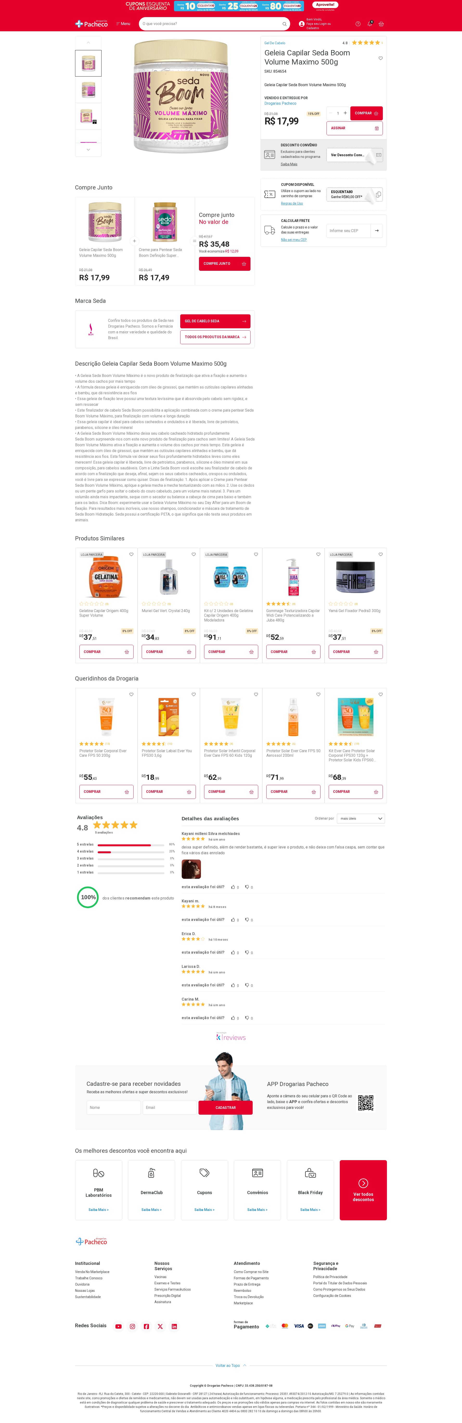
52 (275, 637)
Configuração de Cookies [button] (332, 1296)
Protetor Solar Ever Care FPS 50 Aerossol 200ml (293, 753)
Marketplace (243, 1303)
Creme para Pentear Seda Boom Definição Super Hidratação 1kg (160, 253)
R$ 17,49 (154, 277)
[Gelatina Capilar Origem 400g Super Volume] (106, 577)
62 (212, 777)
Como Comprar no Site (251, 1272)
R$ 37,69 (148, 631)
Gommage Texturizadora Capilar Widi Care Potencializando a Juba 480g (293, 615)
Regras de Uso (292, 203)
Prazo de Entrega (247, 1284)
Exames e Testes (167, 1283)
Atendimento (247, 1263)
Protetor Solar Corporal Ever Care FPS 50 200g (103, 753)
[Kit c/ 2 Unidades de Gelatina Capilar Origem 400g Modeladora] (231, 577)
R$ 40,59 (86, 631)
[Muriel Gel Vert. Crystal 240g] (169, 577)
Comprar (363, 113)
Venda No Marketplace (92, 1272)
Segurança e (325, 1266)
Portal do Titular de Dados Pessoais (340, 1283)
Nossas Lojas (85, 1291)
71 (275, 777)
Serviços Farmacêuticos (172, 1289)
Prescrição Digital (167, 1296)
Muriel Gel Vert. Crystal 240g (166, 610)
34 (150, 637)
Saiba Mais (289, 164)
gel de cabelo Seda (202, 321)
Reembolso (242, 1291)
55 (88, 777)
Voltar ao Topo (228, 1365)
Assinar (338, 128)
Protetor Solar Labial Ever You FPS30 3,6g (167, 753)
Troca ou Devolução (249, 1297)
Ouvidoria (82, 1284)
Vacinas (160, 1277)
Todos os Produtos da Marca (212, 337)
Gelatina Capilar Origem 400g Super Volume (103, 613)
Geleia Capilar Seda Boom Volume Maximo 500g (101, 252)
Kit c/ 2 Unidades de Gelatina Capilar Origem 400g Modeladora (228, 615)
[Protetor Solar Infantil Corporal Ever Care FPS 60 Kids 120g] (231, 717)
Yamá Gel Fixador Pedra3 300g (354, 610)
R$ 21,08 (85, 270)
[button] (88, 63)
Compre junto (217, 263)
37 (88, 637)
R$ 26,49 (145, 270)
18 (150, 777)
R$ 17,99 (94, 277)
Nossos (163, 1266)
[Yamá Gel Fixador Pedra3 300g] (355, 577)
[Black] (231, 6)
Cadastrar (226, 1108)
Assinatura (162, 1302)
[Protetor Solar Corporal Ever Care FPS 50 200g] (106, 717)
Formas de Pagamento (251, 1278)
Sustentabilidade (88, 1297)
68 (337, 777)
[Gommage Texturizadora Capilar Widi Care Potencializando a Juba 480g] (293, 577)
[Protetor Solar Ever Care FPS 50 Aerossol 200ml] (293, 717)
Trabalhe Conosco (89, 1278)
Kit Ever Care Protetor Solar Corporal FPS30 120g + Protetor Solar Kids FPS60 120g (352, 756)
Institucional (87, 1263)
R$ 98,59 (210, 631)
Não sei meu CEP (294, 240)
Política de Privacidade (330, 1277)
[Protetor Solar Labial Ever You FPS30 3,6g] (169, 717)
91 (212, 637)
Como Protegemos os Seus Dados (339, 1289)
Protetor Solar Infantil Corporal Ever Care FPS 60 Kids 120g (229, 753)
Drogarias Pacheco (280, 103)
